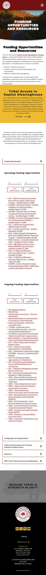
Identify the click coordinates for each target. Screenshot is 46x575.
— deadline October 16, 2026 (23, 241)
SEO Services (27, 570)
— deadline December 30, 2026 (21, 253)
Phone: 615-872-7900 (23, 553)
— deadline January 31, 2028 (21, 259)
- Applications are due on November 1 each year (23, 266)
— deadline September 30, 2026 (23, 235)
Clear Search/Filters (31, 189)
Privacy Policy (22, 542)
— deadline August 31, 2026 (21, 226)
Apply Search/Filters (15, 189)
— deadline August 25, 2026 (22, 200)
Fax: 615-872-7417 (23, 555)
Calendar (24, 536)
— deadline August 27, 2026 (23, 207)
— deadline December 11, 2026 (21, 246)
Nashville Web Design (21, 570)
